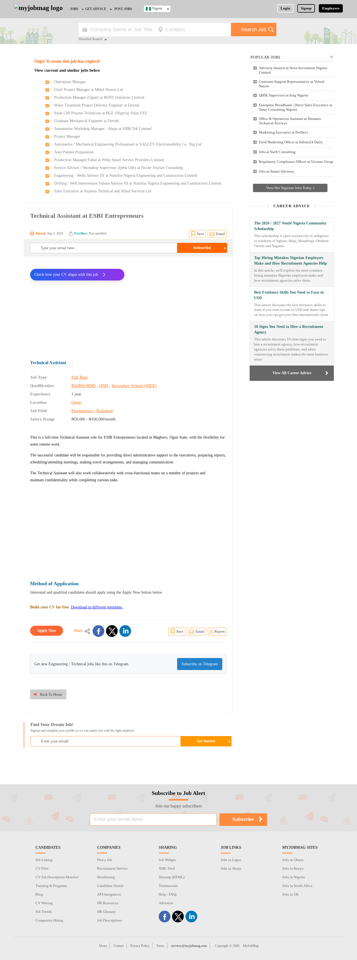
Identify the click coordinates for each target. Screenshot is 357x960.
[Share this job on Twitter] (112, 631)
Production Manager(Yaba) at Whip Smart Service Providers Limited (109, 160)
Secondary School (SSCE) (134, 385)
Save (200, 234)
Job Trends (43, 912)
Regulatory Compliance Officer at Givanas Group (296, 161)
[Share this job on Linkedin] (125, 631)
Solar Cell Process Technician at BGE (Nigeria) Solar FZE (100, 113)
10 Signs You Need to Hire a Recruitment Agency (288, 329)
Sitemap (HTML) (171, 877)
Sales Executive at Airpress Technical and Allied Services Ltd (102, 191)
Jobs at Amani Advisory (276, 171)
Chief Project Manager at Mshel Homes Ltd (88, 90)
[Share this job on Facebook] (98, 631)
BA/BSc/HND (83, 385)
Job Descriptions (109, 920)
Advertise (166, 903)
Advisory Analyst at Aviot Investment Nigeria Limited (293, 70)
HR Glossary (106, 912)
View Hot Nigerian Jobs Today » (290, 188)
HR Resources (107, 903)
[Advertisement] (179, 304)
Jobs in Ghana (292, 860)
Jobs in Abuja (231, 868)
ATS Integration (109, 894)
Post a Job (104, 860)
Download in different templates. (97, 607)
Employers (330, 8)
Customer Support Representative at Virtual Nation (291, 83)
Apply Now (46, 630)
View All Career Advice (291, 373)
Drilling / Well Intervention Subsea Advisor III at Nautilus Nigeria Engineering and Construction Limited (137, 183)
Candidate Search (110, 886)
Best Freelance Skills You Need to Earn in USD (289, 295)
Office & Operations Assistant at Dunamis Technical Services (290, 121)
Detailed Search (90, 39)
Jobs (74, 9)
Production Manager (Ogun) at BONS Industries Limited (99, 97)
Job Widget (167, 860)
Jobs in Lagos (231, 860)
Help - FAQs (168, 894)
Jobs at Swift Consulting (277, 152)
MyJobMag (251, 946)
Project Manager (67, 136)
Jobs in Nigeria (293, 877)
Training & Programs (51, 886)
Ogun (76, 402)
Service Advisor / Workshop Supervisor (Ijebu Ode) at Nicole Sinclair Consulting (118, 168)
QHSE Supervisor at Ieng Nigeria (283, 95)
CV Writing (44, 903)
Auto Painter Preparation (73, 152)
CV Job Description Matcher (56, 877)
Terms (160, 946)
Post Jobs (123, 9)
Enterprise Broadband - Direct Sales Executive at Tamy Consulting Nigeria (295, 107)
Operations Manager (70, 82)
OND (103, 385)
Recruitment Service (112, 868)
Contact (119, 946)
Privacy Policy (139, 946)
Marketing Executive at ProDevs (283, 132)
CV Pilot (42, 868)
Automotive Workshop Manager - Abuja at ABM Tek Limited (102, 129)
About (102, 946)
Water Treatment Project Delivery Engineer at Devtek (96, 105)
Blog (39, 894)
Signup (306, 8)
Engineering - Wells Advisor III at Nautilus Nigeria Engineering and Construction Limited (125, 175)
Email (220, 234)
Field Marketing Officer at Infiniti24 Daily (291, 142)
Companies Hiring (49, 920)
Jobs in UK (290, 894)
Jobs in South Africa (297, 886)
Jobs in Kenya (292, 868)
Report (219, 631)
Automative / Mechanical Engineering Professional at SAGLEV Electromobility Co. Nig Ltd (127, 144)
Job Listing (43, 860)
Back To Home (51, 694)
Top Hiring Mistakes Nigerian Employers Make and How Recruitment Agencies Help (290, 260)
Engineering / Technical (92, 410)
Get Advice (95, 9)
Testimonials (168, 886)
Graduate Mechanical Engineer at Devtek (86, 121)
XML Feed (167, 868)
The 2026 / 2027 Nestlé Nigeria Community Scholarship (290, 226)
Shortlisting (106, 877)
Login (285, 8)
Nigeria (157, 8)
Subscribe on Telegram (200, 664)
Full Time (79, 377)
